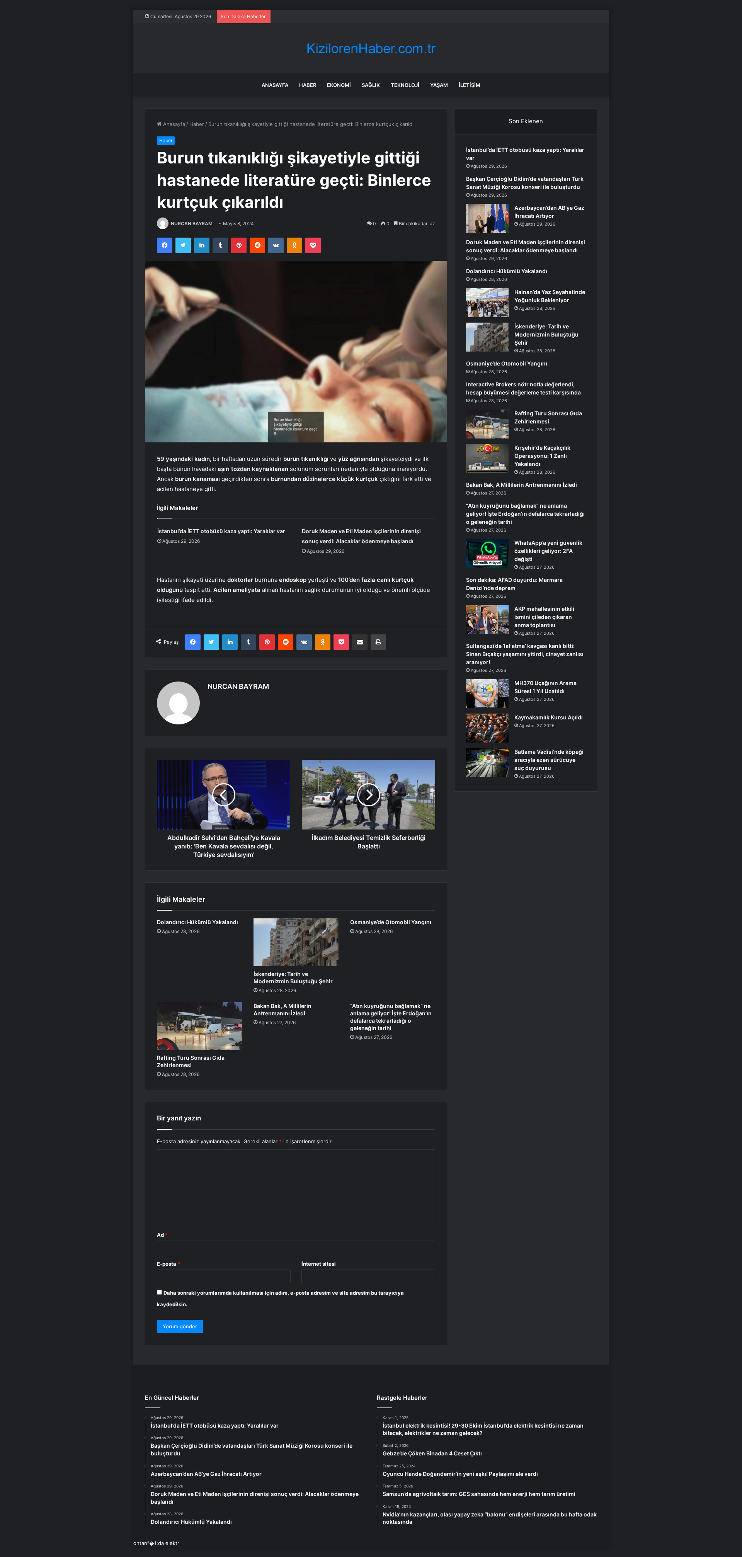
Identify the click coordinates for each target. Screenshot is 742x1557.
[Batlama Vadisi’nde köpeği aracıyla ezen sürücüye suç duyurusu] (487, 762)
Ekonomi (339, 85)
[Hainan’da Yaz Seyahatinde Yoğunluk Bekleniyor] (487, 302)
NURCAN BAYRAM (192, 223)
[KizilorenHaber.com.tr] (371, 48)
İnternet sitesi (318, 1264)
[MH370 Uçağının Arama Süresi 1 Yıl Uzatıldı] (487, 693)
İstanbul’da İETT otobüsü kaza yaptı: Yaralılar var (221, 531)
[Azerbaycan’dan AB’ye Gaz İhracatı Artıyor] (487, 218)
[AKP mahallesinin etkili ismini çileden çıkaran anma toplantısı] (487, 619)
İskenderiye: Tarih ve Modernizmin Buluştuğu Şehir (546, 334)
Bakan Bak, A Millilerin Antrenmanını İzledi (521, 484)
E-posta (168, 1264)
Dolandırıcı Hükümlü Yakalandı (197, 922)
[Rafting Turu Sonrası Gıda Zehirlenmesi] (199, 1026)
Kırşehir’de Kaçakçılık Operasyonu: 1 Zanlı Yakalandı (542, 455)
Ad (162, 1235)
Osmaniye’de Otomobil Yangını (390, 922)
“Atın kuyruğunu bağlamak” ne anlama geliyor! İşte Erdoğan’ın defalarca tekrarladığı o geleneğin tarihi (525, 513)
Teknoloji (405, 85)
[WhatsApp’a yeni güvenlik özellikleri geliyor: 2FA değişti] (487, 553)
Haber (307, 85)
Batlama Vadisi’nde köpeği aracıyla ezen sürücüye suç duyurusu (549, 759)
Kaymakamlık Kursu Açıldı (548, 717)
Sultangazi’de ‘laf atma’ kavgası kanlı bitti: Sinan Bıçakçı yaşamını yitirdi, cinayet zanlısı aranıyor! (525, 654)
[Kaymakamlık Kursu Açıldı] (487, 728)
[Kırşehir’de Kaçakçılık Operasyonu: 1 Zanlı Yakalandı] (487, 458)
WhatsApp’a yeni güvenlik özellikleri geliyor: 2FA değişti (548, 550)
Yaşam (439, 85)
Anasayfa (275, 85)
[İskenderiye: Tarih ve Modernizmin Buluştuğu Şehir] (296, 942)
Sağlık (371, 85)
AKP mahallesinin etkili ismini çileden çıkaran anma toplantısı (544, 616)
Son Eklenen (526, 121)
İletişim (469, 85)
